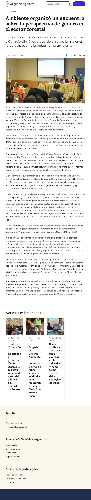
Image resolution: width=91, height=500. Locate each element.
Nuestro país (11, 445)
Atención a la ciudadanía (16, 427)
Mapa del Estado (13, 457)
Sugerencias (11, 482)
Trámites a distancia (14, 423)
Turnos (9, 419)
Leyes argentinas (13, 449)
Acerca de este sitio (14, 475)
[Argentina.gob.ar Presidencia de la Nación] (19, 4)
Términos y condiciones (16, 479)
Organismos (11, 453)
